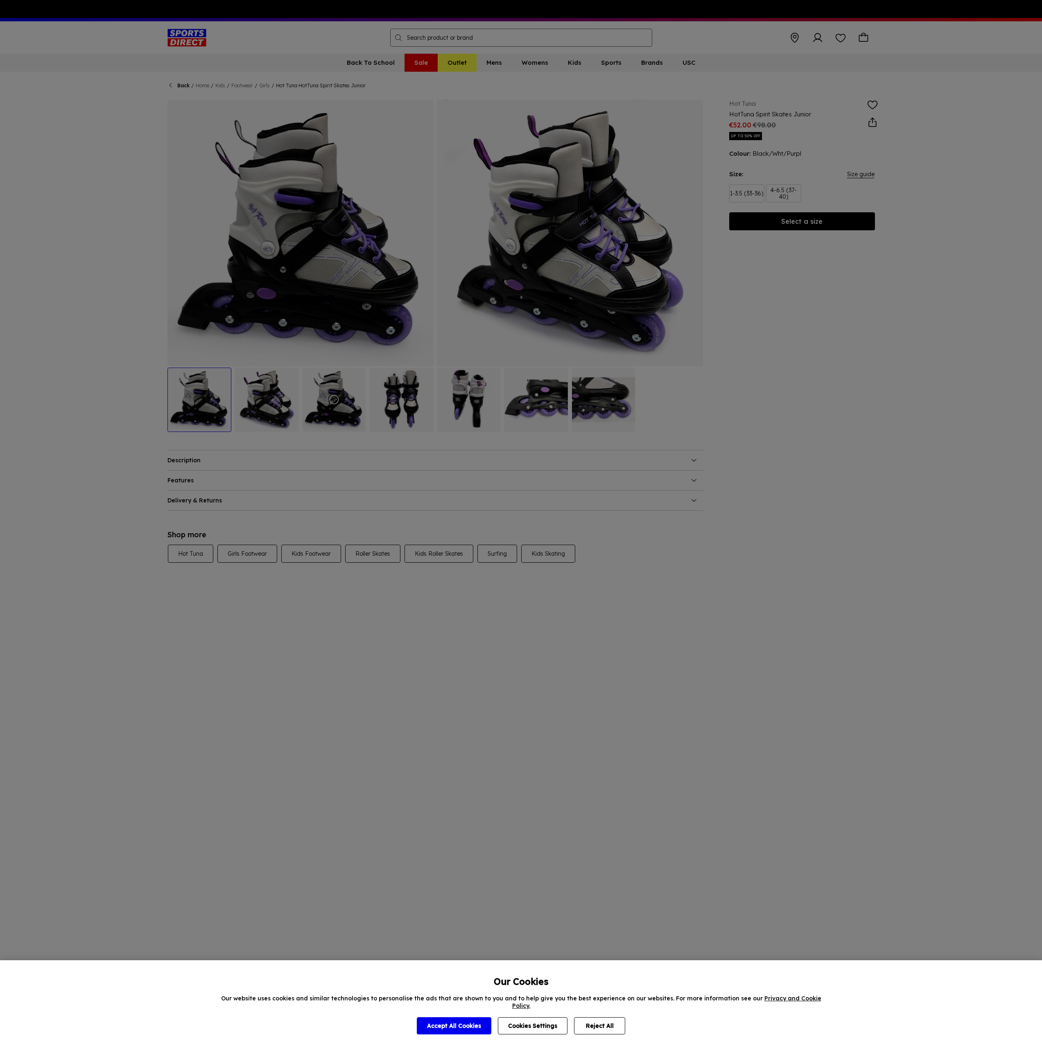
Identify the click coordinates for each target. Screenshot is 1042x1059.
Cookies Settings (532, 1025)
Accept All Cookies (454, 1025)
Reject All (600, 1025)
